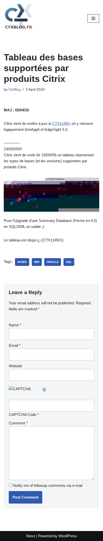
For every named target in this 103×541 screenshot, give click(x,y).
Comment (18, 423)
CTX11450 (61, 123)
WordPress (67, 536)
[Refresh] (44, 389)
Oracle (52, 261)
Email (14, 345)
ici (39, 240)
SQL (69, 261)
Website (15, 366)
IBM (36, 261)
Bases (22, 261)
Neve (30, 536)
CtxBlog (14, 89)
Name (15, 325)
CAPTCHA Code (22, 414)
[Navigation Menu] (93, 18)
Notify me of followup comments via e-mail (47, 485)
